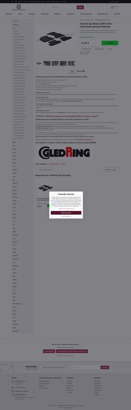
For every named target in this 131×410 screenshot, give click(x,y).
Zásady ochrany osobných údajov (66, 208)
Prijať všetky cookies (66, 212)
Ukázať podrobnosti (66, 216)
